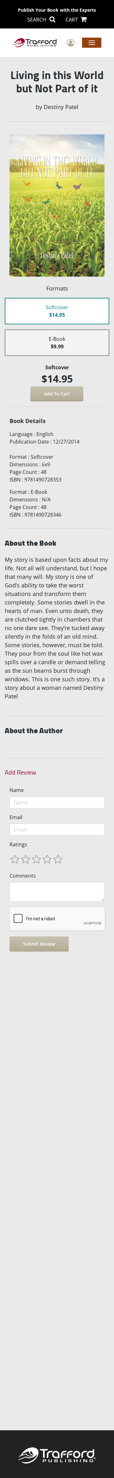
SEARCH (37, 19)
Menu (91, 42)
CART (72, 19)
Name (17, 790)
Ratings (18, 844)
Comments (23, 875)
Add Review (20, 772)
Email (16, 817)
